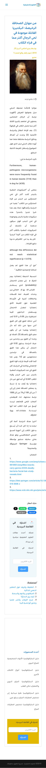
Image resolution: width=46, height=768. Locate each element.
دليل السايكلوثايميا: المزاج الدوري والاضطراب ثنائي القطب (23, 683)
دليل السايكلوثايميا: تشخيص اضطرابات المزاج (23, 706)
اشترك (23, 737)
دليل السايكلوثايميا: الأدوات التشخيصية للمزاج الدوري (23, 661)
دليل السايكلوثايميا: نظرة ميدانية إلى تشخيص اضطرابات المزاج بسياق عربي (23, 695)
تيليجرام (32, 508)
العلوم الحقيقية (29, 764)
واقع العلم (19, 53)
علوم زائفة (27, 53)
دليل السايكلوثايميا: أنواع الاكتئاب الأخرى (23, 672)
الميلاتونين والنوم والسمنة (23, 593)
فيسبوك (32, 512)
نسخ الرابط (21, 512)
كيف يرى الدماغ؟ (27, 596)
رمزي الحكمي (26, 48)
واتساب (22, 508)
